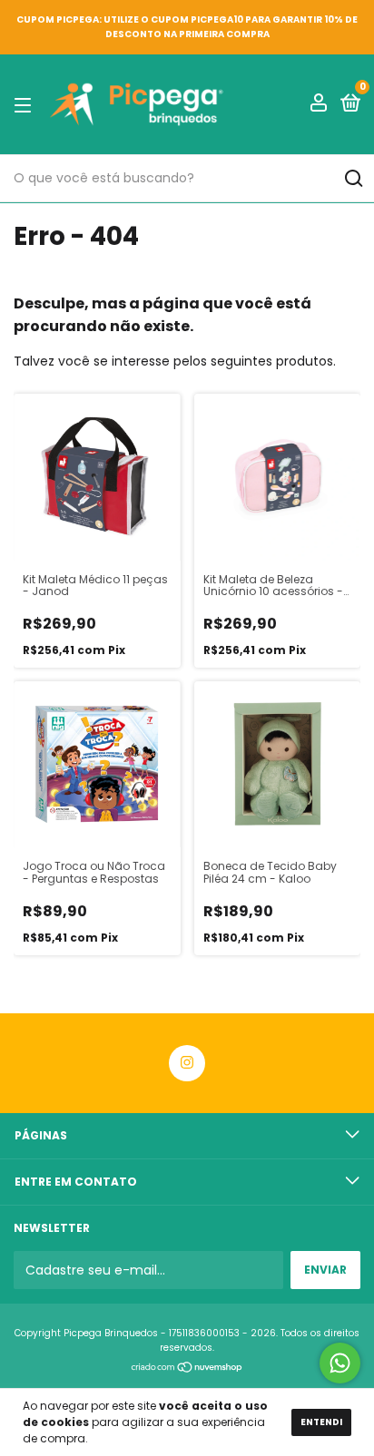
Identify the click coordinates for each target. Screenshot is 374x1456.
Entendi (321, 1422)
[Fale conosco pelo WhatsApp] (340, 1363)
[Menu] (26, 105)
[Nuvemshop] (187, 1369)
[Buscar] (353, 178)
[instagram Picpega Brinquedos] (187, 1063)
